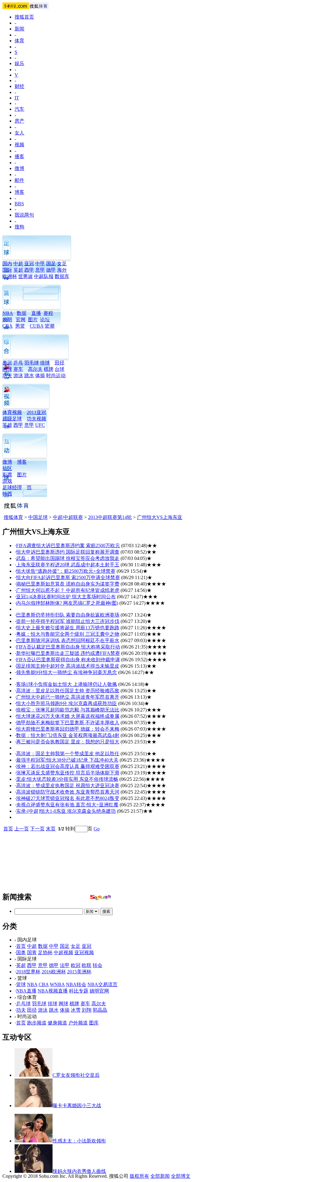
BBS (19, 203)
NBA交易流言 (102, 984)
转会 (97, 965)
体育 (19, 40)
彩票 (7, 474)
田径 (59, 362)
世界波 (25, 276)
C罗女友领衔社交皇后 (76, 1075)
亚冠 (29, 263)
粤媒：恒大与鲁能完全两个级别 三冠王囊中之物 (67, 634)
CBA (44, 984)
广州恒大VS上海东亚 (159, 517)
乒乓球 (23, 1003)
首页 (8, 828)
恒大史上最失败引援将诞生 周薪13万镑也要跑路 (67, 627)
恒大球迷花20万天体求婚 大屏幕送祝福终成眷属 (67, 716)
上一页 (21, 828)
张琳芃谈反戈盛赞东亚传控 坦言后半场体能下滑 (67, 772)
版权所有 (139, 1176)
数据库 (62, 276)
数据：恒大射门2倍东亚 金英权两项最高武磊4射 (67, 735)
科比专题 (78, 990)
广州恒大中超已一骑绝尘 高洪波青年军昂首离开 (67, 697)
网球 (7, 369)
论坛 (45, 319)
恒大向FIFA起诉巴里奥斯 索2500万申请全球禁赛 (68, 577)
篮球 (21, 984)
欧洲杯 (9, 276)
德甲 (51, 270)
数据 (21, 313)
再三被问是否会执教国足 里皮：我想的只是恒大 (67, 741)
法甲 (65, 965)
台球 (59, 369)
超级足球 (12, 418)
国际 (7, 270)
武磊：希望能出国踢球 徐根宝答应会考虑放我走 (67, 558)
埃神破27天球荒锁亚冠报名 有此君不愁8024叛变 (67, 798)
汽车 (19, 109)
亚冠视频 (84, 952)
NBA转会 (76, 984)
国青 (32, 952)
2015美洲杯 (79, 971)
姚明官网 (99, 990)
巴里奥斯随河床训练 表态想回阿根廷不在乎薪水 (67, 640)
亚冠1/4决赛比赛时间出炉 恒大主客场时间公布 (66, 596)
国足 (51, 263)
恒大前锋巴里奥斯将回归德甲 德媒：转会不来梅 (67, 729)
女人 (19, 132)
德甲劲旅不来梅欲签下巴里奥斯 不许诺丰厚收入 (67, 722)
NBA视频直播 (53, 990)
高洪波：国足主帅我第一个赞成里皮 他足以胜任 (67, 753)
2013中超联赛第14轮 (110, 517)
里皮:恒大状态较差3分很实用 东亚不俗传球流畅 (67, 779)
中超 (18, 263)
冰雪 (75, 1010)
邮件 (19, 180)
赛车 (18, 369)
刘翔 (86, 1010)
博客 (19, 192)
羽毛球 (31, 362)
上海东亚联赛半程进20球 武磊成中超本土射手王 (67, 564)
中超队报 (43, 276)
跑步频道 (36, 1022)
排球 (45, 362)
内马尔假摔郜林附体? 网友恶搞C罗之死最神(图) (67, 603)
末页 (51, 828)
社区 (7, 468)
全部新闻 (160, 1176)
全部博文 (180, 1176)
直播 (36, 313)
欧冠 (75, 965)
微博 (19, 168)
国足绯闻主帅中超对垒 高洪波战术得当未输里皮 (67, 666)
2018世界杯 (28, 971)
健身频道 (57, 1022)
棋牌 (48, 369)
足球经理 (12, 487)
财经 (19, 86)
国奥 (21, 952)
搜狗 (19, 226)
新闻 (19, 28)
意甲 (40, 270)
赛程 (48, 313)
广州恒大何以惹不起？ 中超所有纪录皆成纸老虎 (67, 590)
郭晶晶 (100, 1010)
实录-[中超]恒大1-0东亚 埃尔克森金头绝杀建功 (66, 811)
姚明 (7, 319)
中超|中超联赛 (68, 517)
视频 (19, 144)
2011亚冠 (36, 412)
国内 (7, 263)
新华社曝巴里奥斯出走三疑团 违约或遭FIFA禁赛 (68, 653)
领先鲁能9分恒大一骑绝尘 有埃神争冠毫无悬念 (66, 672)
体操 (40, 375)
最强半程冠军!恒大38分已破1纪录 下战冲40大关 (67, 760)
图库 (94, 1022)
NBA (7, 313)
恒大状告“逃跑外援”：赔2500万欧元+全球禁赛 (65, 571)
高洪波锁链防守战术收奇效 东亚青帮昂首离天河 (67, 791)
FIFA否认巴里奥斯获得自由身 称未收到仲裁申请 (68, 659)
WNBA (57, 984)
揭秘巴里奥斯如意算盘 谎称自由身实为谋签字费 (67, 583)
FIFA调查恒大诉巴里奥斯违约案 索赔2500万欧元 (68, 545)
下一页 (37, 828)
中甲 (40, 263)
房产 (19, 120)
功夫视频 (36, 418)
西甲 (29, 270)
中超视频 (63, 952)
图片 (33, 319)
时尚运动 (56, 375)
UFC (40, 425)
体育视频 (12, 412)
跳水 (29, 375)
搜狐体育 (13, 517)
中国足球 (38, 517)
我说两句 (24, 214)
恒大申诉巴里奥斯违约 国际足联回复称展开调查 (67, 551)
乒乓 (18, 362)
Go (97, 828)
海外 (62, 270)
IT (17, 97)
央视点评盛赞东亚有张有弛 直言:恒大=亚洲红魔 (67, 804)
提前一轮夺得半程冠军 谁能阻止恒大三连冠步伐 (67, 621)
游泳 (18, 375)
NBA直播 (26, 990)
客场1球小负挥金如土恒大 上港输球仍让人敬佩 (66, 684)
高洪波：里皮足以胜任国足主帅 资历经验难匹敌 (67, 690)
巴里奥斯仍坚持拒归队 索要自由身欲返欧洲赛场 (67, 614)
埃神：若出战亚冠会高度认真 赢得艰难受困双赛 (67, 766)
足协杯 (45, 952)
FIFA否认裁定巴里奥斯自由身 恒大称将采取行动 (68, 646)
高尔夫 (35, 369)
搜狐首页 (24, 16)
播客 (19, 156)
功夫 (7, 375)
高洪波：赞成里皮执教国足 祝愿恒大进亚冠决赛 (67, 785)
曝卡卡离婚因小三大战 (77, 1105)
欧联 (86, 965)
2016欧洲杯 (54, 971)
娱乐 (19, 63)
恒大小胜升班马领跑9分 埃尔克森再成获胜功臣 (66, 703)
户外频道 (78, 1022)
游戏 (7, 481)
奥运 (7, 362)
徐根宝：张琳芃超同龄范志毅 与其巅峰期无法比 (67, 709)
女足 (62, 263)
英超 (18, 270)
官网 (21, 319)
